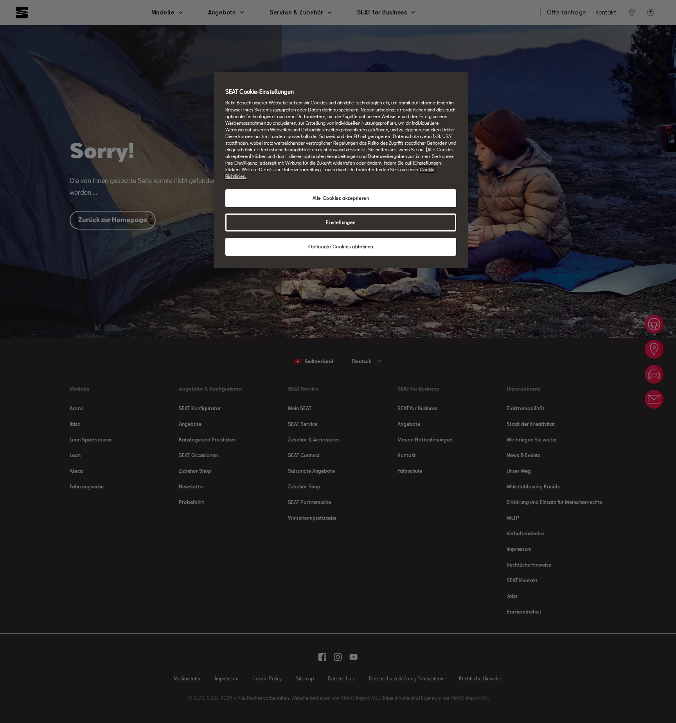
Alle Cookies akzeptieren (341, 198)
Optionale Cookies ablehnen (340, 246)
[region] (341, 170)
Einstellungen (340, 222)
